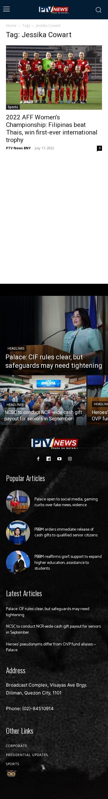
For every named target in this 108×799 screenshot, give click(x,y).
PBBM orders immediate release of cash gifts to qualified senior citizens (66, 532)
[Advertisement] (54, 217)
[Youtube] (59, 459)
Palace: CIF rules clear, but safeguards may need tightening (47, 612)
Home (11, 25)
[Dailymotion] (48, 459)
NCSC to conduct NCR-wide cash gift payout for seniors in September (53, 629)
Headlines (16, 348)
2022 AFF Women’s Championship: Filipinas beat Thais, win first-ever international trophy (52, 129)
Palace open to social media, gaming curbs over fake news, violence (66, 502)
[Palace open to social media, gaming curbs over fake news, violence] (18, 502)
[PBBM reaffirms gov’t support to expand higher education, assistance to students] (18, 563)
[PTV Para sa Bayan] (54, 10)
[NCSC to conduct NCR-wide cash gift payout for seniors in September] (43, 400)
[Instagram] (70, 459)
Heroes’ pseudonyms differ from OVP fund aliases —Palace (51, 647)
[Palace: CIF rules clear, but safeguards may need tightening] (54, 335)
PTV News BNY (18, 148)
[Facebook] (38, 459)
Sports (13, 107)
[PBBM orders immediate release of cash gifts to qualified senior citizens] (18, 532)
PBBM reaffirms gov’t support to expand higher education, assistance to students (68, 562)
